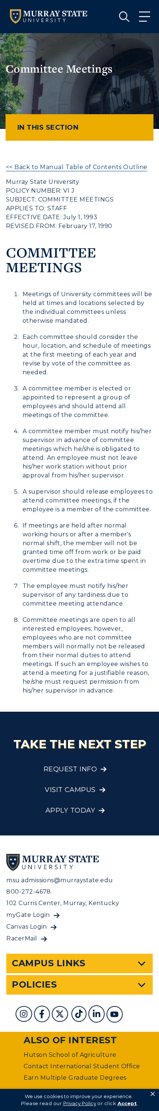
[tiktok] (79, 1015)
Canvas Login (26, 926)
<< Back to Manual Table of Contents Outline (77, 167)
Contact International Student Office (82, 1066)
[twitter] (61, 1015)
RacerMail (21, 938)
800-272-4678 (28, 891)
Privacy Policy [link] (79, 1103)
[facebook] (43, 1015)
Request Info (70, 769)
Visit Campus (70, 790)
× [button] (153, 1094)
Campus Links (48, 963)
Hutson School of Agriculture (70, 1054)
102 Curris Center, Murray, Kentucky (62, 903)
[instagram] (25, 1015)
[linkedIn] (97, 1015)
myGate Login (28, 914)
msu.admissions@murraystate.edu (59, 880)
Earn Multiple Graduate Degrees (75, 1077)
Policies (34, 984)
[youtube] (115, 1015)
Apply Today (70, 810)
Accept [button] (127, 1103)
